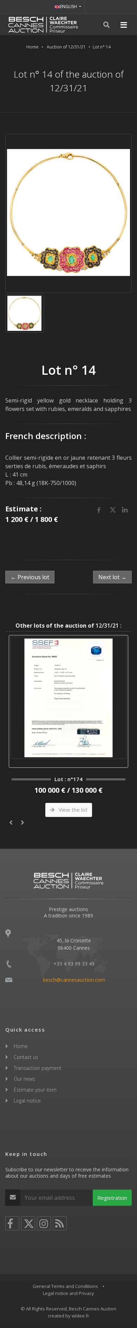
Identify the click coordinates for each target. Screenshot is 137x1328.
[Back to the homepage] (43, 24)
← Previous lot (30, 577)
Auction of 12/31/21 (66, 47)
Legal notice (27, 1100)
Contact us (26, 1057)
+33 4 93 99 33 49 (73, 963)
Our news (24, 1078)
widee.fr (80, 1316)
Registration (112, 1197)
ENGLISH (69, 6)
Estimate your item (35, 1089)
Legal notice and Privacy (68, 1293)
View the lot (72, 809)
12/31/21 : (68, 625)
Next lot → (112, 577)
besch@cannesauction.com (74, 979)
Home (32, 47)
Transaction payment (37, 1068)
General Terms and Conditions (65, 1286)
